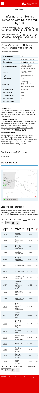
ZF (31, 36)
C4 (17, 29)
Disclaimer (27, 377)
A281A (5, 241)
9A (7, 29)
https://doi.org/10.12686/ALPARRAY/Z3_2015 (17, 127)
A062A (5, 306)
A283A (5, 271)
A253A (5, 349)
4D (26, 27)
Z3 (25, 36)
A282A (5, 235)
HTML (17, 129)
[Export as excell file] (13, 223)
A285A (5, 331)
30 (22, 27)
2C (27, 34)
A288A (5, 285)
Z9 (28, 36)
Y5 (21, 36)
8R (37, 27)
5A (29, 27)
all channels (5, 156)
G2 (21, 29)
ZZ (20, 31)
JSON (21, 129)
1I (19, 27)
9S (14, 29)
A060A (5, 247)
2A (20, 34)
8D (33, 27)
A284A (5, 315)
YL (14, 36)
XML (24, 129)
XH (3, 36)
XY (30, 29)
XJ (26, 29)
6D (31, 34)
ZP (35, 36)
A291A (5, 343)
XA (35, 34)
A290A (5, 337)
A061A (5, 299)
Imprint (34, 377)
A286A (5, 293)
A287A (5, 277)
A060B (5, 259)
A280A (5, 253)
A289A (5, 323)
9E (10, 29)
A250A (5, 356)
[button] (2, 3)
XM (7, 36)
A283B (5, 265)
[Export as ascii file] (18, 223)
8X (3, 29)
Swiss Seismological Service (13, 377)
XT (10, 36)
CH (15, 27)
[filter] (5, 230)
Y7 (33, 29)
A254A (5, 362)
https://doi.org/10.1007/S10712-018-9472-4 (16, 142)
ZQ (19, 38)
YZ (37, 29)
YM (17, 36)
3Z (24, 34)
